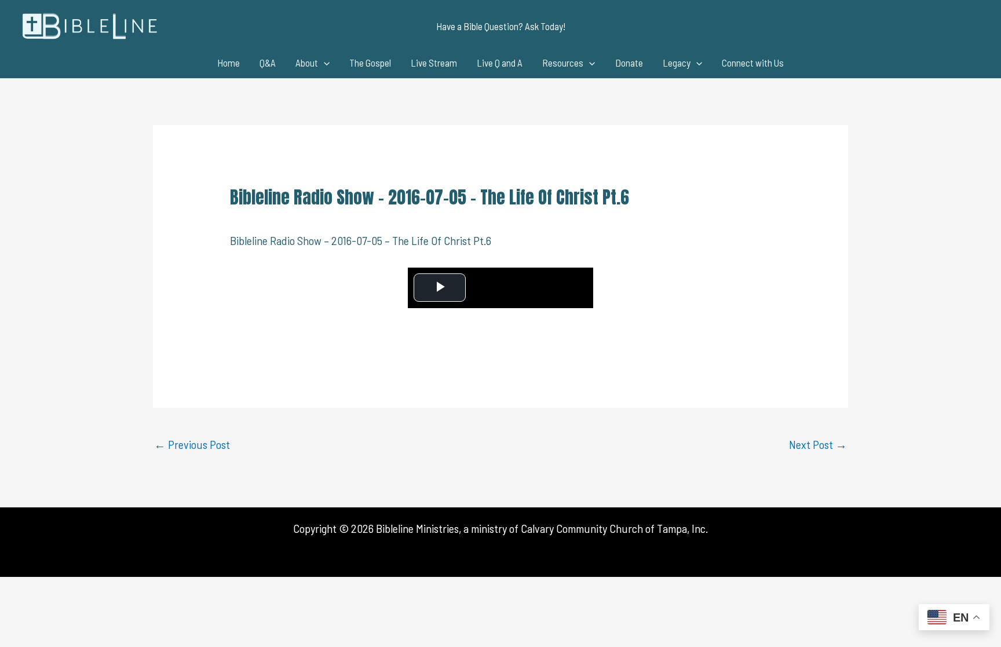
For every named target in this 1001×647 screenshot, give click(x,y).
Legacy (677, 62)
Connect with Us (753, 62)
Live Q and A (500, 62)
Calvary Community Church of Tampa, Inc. (614, 528)
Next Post (818, 444)
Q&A (268, 62)
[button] (501, 26)
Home (228, 62)
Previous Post (192, 444)
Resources (562, 62)
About (306, 62)
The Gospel (370, 62)
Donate (629, 62)
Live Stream (434, 62)
